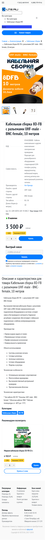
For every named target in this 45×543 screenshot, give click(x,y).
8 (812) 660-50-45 (30, 513)
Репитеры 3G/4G (7, 497)
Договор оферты (7, 513)
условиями (39, 263)
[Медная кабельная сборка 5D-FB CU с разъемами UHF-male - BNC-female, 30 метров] (22, 437)
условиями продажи (16, 266)
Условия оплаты (37, 505)
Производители (7, 521)
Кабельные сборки (9, 413)
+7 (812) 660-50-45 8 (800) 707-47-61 (29, 3)
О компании (21, 491)
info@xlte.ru (28, 515)
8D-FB (21, 413)
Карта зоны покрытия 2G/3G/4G (35, 494)
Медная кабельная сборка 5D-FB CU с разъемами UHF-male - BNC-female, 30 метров (21, 451)
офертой (30, 529)
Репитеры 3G (6, 494)
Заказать (24, 257)
